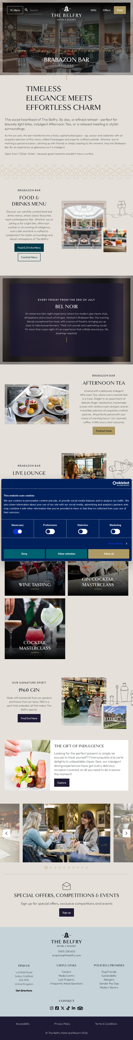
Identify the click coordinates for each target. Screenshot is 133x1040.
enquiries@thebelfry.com (66, 955)
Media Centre (66, 975)
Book (120, 10)
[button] (6, 833)
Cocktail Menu (29, 257)
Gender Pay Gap (109, 983)
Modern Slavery (109, 987)
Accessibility (23, 1023)
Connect (66, 1001)
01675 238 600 (66, 951)
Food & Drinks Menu (29, 247)
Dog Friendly (109, 971)
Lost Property (66, 979)
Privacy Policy (62, 1023)
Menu (17, 10)
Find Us (24, 965)
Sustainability (109, 975)
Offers (106, 10)
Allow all (109, 553)
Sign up (66, 912)
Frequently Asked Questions (66, 983)
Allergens (109, 979)
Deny (24, 553)
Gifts (93, 10)
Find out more (104, 430)
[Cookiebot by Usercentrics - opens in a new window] (115, 483)
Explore (61, 782)
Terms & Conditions (106, 1023)
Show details (115, 543)
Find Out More (29, 718)
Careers (66, 971)
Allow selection (66, 553)
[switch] (50, 531)
